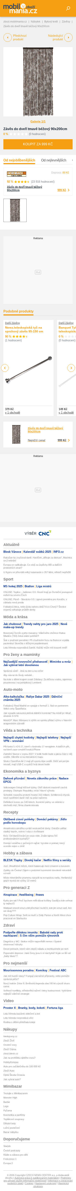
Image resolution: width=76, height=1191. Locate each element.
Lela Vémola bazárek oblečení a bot (21, 1013)
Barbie (6, 1102)
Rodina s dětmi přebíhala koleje (19, 1022)
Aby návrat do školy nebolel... (18, 675)
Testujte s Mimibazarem (15, 1093)
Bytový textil (51, 21)
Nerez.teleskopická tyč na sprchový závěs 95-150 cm (24, 329)
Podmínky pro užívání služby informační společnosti (37, 1179)
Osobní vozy (10, 1045)
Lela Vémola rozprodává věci (18, 1018)
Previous (5, 368)
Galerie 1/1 (38, 121)
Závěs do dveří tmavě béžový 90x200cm (35, 129)
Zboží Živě (8, 1040)
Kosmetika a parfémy (14, 1115)
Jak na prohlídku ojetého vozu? (19, 1057)
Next (71, 368)
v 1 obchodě (12, 412)
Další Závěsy (12, 323)
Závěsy (66, 21)
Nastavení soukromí (45, 1183)
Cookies (29, 1183)
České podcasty (11, 1150)
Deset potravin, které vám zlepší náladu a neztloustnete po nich (35, 949)
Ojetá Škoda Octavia (14, 1075)
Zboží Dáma (9, 1049)
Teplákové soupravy (13, 1119)
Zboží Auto (8, 1070)
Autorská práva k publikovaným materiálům (37, 1178)
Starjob (7, 1146)
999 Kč (61, 190)
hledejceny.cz (10, 1036)
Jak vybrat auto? (12, 1079)
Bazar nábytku (10, 1132)
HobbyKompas (11, 1062)
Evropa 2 (8, 1163)
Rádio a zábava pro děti (15, 1155)
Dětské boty (9, 1123)
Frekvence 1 (9, 1159)
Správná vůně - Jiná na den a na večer (23, 671)
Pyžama (7, 1110)
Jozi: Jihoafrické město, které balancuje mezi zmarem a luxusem (36, 866)
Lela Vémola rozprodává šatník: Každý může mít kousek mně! (35, 647)
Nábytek (35, 21)
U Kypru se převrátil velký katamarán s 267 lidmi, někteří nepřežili (37, 572)
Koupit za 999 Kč (38, 144)
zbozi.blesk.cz (10, 1053)
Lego (5, 1106)
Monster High (10, 1097)
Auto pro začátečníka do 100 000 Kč (22, 1066)
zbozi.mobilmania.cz (15, 21)
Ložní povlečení (11, 1128)
